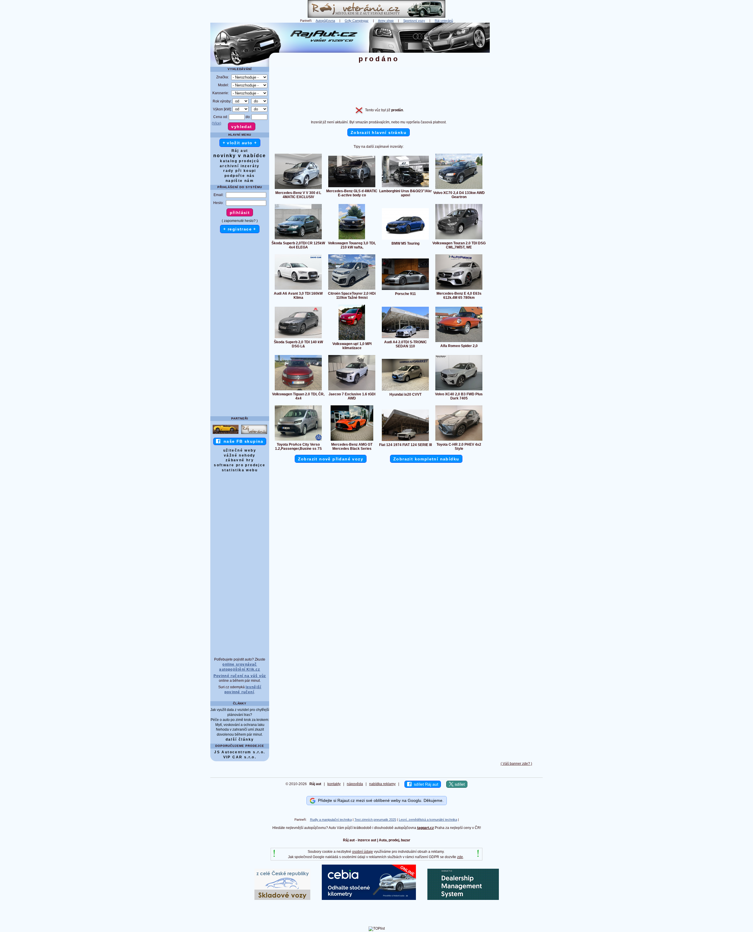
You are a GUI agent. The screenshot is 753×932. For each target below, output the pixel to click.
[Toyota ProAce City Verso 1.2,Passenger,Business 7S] (298, 440)
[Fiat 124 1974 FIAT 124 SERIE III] (405, 441)
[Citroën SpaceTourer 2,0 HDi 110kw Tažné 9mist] (351, 289)
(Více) (216, 123)
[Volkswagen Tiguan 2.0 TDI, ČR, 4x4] (298, 390)
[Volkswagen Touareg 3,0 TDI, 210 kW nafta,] (352, 239)
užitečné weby (239, 450)
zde (460, 857)
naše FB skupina (242, 441)
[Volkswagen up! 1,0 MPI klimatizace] (352, 340)
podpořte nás (239, 176)
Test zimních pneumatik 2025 (375, 819)
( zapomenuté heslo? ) (240, 221)
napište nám (240, 181)
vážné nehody (240, 455)
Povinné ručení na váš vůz (240, 676)
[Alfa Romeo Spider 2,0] (458, 342)
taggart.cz (425, 828)
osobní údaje (362, 852)
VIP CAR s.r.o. (239, 757)
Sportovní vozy (414, 20)
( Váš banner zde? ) (516, 764)
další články (240, 739)
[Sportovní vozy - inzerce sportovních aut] (225, 434)
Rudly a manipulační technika (331, 819)
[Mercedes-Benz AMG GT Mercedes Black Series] (352, 440)
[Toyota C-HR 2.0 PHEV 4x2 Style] (458, 440)
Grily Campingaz (357, 20)
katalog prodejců (239, 161)
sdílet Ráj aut (425, 784)
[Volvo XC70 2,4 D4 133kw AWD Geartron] (458, 189)
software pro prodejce (239, 465)
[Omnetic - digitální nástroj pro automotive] (463, 899)
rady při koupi (239, 171)
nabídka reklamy (382, 784)
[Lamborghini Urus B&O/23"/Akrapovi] (405, 187)
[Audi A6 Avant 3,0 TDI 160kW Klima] (298, 289)
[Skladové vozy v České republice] (282, 899)
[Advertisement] (516, 111)
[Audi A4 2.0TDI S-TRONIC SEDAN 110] (405, 338)
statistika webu (240, 470)
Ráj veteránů (444, 20)
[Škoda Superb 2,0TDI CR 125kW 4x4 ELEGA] (298, 239)
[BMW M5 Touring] (405, 239)
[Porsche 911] (405, 290)
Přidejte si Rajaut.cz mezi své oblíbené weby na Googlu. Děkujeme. (380, 800)
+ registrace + (239, 229)
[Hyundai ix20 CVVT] (405, 390)
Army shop (386, 20)
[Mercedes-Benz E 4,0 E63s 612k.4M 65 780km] (458, 289)
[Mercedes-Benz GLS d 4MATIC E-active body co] (351, 187)
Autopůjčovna (325, 20)
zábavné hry (240, 460)
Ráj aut (239, 151)
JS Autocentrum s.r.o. (239, 752)
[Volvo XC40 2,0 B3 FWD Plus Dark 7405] (458, 390)
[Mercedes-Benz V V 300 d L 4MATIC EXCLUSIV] (298, 189)
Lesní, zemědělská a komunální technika (428, 819)
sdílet (459, 784)
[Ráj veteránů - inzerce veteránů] (376, 16)
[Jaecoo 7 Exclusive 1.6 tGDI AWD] (351, 390)
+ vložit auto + (240, 142)
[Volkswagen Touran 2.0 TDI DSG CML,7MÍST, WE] (458, 239)
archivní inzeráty (240, 166)
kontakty (334, 784)
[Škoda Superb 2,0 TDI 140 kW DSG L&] (298, 338)
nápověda (355, 784)
